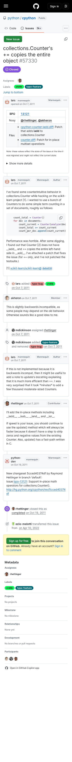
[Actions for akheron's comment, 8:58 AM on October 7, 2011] (65, 298)
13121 (25, 113)
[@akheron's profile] (7, 298)
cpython (29, 18)
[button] (61, 218)
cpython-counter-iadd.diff (37, 126)
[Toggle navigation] (6, 6)
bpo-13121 (20, 481)
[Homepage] (36, 6)
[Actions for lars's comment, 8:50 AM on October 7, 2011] (65, 180)
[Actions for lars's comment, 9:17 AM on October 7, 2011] (65, 357)
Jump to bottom (13, 92)
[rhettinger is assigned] (20, 80)
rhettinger (50, 330)
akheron (16, 298)
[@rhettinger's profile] (7, 403)
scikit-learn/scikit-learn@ (31, 268)
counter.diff (28, 139)
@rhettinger (29, 120)
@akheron (45, 120)
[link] (16, 283)
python (13, 18)
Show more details (20, 163)
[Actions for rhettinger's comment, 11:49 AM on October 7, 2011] (65, 403)
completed (18, 512)
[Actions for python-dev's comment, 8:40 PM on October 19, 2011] (65, 458)
